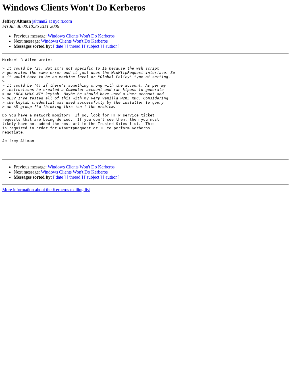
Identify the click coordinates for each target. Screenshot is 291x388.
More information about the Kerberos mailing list (46, 189)
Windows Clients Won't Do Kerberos (81, 36)
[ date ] (59, 46)
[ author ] (111, 46)
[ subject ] (93, 46)
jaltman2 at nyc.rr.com (52, 21)
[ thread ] (75, 46)
